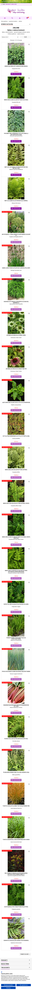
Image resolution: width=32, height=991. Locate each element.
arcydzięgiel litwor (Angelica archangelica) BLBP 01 (16, 235)
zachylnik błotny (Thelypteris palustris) (16, 906)
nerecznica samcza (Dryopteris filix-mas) (16, 99)
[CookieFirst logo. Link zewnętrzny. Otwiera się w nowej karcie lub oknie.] (1, 972)
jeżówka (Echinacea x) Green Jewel (16, 335)
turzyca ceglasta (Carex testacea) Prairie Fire (16, 806)
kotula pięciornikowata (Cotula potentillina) (16, 436)
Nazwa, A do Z (10, 37)
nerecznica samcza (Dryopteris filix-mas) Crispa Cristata (16, 537)
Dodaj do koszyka (16, 74)
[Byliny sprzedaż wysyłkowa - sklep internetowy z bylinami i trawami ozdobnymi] (16, 1)
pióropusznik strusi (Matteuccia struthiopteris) (16, 638)
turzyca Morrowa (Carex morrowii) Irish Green (16, 839)
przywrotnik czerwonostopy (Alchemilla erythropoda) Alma (16, 134)
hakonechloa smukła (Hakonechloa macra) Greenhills (16, 302)
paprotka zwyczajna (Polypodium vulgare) (16, 604)
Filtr (25, 37)
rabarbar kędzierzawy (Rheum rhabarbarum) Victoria (16, 705)
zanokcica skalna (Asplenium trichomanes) (16, 940)
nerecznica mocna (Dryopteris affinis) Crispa (16, 503)
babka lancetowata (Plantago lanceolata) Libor (16, 268)
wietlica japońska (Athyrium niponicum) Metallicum (16, 168)
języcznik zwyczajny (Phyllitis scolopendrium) (16, 402)
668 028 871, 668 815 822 (11, 4)
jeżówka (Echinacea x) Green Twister (16, 368)
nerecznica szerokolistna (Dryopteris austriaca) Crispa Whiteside (16, 571)
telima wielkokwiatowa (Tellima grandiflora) (16, 772)
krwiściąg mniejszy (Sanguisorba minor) (16, 66)
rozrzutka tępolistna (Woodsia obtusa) (16, 738)
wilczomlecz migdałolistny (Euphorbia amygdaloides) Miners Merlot (16, 874)
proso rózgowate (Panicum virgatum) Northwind (16, 671)
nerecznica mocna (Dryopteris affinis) (16, 469)
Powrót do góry (25, 954)
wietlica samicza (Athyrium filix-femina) (16, 200)
